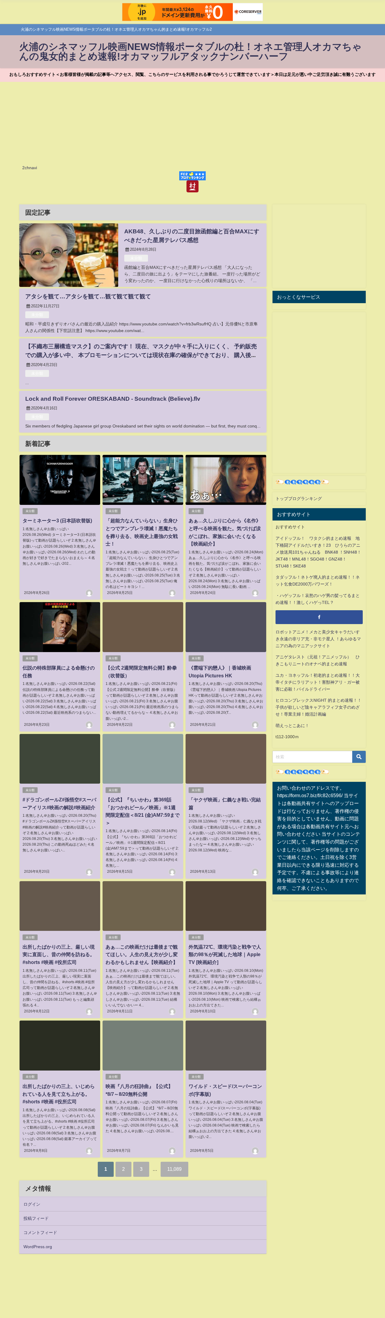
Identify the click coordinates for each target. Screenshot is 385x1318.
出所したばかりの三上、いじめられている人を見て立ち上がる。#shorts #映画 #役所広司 (59, 1094)
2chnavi (29, 168)
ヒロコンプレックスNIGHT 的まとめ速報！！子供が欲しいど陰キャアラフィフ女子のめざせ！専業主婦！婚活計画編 (319, 707)
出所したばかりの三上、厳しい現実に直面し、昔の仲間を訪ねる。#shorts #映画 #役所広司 (59, 954)
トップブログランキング (299, 498)
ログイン (31, 1204)
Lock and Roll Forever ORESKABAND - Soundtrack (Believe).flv (112, 399)
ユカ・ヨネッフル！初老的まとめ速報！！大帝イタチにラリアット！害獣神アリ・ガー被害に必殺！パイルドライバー (318, 682)
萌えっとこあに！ (292, 725)
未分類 (136, 258)
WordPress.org (37, 1247)
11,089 (174, 1169)
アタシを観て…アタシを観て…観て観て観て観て (88, 296)
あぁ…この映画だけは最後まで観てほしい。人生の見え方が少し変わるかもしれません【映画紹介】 (142, 954)
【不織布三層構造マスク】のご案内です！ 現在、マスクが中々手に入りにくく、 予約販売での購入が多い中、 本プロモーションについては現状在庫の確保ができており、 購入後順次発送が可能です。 (141, 355)
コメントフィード (40, 1232)
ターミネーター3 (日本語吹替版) (57, 520)
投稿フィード (36, 1218)
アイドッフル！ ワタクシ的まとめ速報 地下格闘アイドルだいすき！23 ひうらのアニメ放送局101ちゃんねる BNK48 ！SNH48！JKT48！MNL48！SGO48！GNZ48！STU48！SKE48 (318, 552)
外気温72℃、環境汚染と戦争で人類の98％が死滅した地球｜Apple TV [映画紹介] (225, 954)
